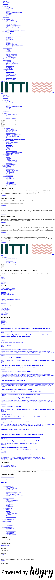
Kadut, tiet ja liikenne (10, 22)
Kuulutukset (8, 14)
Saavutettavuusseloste (5, 545)
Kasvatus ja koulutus (7, 48)
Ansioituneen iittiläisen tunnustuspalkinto (14, 12)
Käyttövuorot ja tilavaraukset (15, 36)
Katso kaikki (3, 324)
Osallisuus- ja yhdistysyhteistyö (12, 46)
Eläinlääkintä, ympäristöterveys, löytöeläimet (15, 30)
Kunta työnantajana (10, 66)
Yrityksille (3, 283)
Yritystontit (8, 61)
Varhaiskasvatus (9, 49)
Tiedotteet (3, 320)
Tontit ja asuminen (10, 20)
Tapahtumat (8, 15)
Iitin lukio (8, 52)
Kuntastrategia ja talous (11, 78)
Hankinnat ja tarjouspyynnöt (12, 63)
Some (2, 323)
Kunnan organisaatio (10, 79)
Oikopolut (5, 113)
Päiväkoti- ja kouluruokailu (11, 55)
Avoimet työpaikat (4, 322)
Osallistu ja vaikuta (10, 76)
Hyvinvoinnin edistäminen (11, 44)
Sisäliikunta (11, 33)
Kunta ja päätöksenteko (8, 69)
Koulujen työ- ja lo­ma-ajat (11, 54)
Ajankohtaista (9, 13)
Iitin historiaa (8, 9)
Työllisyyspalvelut (10, 64)
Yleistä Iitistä (6, 6)
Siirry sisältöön (4, 81)
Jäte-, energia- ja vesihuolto (11, 21)
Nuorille (2, 277)
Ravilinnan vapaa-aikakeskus (12, 34)
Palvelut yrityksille (10, 62)
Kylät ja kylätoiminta (10, 28)
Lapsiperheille (4, 279)
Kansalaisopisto (9, 43)
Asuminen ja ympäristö (8, 19)
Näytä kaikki (3, 195)
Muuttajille (3, 280)
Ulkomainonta (9, 67)
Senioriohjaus (9, 38)
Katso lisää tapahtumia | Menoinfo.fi (8, 466)
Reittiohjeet (3, 554)
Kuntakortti (8, 7)
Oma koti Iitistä (6, 2)
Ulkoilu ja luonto (9, 37)
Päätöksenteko (9, 73)
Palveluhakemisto (9, 68)
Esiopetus (8, 50)
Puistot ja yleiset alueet (10, 24)
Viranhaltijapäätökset (10, 75)
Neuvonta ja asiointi (10, 72)
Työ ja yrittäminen (7, 60)
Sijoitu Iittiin (5, 4)
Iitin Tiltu (8, 11)
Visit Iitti (5, 1)
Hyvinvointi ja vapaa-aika (8, 31)
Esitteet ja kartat (9, 8)
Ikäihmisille (3, 278)
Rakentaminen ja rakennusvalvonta (13, 25)
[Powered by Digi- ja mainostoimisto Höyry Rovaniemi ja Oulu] (27, 578)
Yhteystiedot (6, 17)
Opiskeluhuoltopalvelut (11, 57)
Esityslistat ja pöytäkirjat (11, 74)
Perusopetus (8, 51)
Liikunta (7, 32)
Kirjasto (7, 40)
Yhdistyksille (3, 282)
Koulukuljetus (9, 56)
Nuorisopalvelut (9, 39)
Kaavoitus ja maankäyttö (11, 26)
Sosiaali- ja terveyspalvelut (8, 58)
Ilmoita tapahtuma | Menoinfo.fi (7, 465)
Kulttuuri (8, 42)
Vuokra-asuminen (9, 117)
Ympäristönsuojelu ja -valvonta (12, 27)
